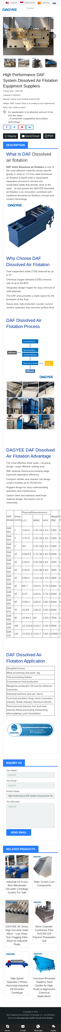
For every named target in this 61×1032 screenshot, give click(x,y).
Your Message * (13, 801)
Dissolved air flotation (31, 167)
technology (14, 122)
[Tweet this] (14, 127)
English (14, 3)
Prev (7, 36)
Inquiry (11, 136)
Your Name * (12, 770)
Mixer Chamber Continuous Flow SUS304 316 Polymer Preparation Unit (44, 933)
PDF (50, 136)
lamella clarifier (29, 1018)
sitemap (20, 1018)
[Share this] (6, 127)
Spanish (46, 3)
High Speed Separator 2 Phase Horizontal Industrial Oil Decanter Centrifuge (17, 985)
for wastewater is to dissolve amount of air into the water (30, 112)
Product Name (12, 791)
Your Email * (12, 781)
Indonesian (29, 3)
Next (53, 36)
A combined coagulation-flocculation (29, 118)
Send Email (32, 136)
